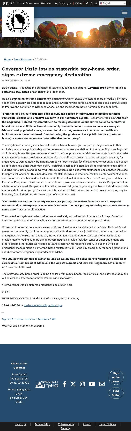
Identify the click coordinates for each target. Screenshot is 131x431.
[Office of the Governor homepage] (18, 21)
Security (65, 428)
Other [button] (78, 3)
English (106, 3)
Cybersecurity (66, 424)
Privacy (87, 424)
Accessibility (42, 424)
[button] (56, 3)
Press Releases (23, 59)
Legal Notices (107, 424)
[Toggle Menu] (124, 12)
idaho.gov (20, 424)
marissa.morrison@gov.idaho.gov (43, 305)
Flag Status (116, 393)
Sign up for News (116, 377)
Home (7, 59)
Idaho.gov (65, 3)
